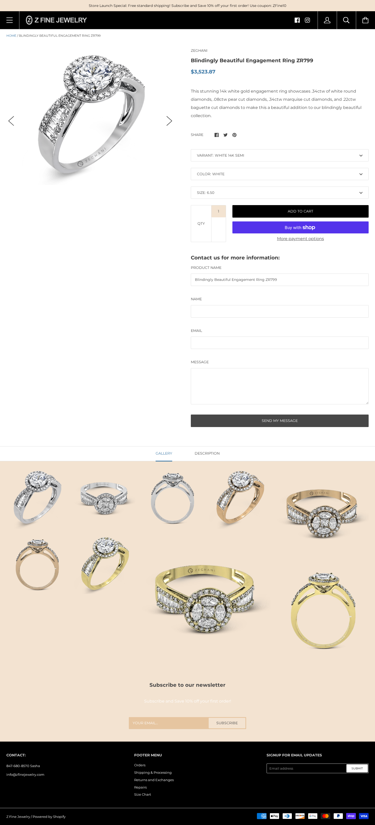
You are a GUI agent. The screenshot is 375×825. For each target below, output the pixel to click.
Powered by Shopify (49, 817)
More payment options (300, 238)
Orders (139, 765)
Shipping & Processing (153, 772)
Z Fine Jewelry (18, 817)
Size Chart (142, 794)
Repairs (140, 787)
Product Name (206, 267)
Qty (201, 223)
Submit (357, 768)
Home (11, 36)
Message (200, 362)
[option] (90, 116)
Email (196, 330)
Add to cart (300, 211)
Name (196, 299)
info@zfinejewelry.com (25, 774)
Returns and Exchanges (154, 780)
